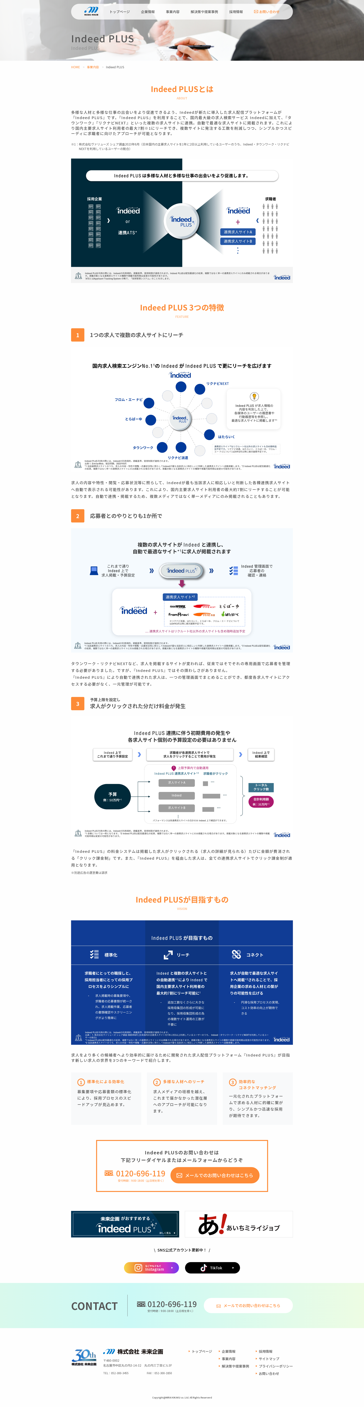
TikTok (216, 1267)
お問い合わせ (269, 11)
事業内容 (173, 11)
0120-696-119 (172, 1304)
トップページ (119, 11)
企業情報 (148, 11)
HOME (75, 67)
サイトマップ (269, 1358)
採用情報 (236, 11)
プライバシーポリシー (276, 1366)
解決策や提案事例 (204, 11)
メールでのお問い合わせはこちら (219, 1175)
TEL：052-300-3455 (116, 1373)
